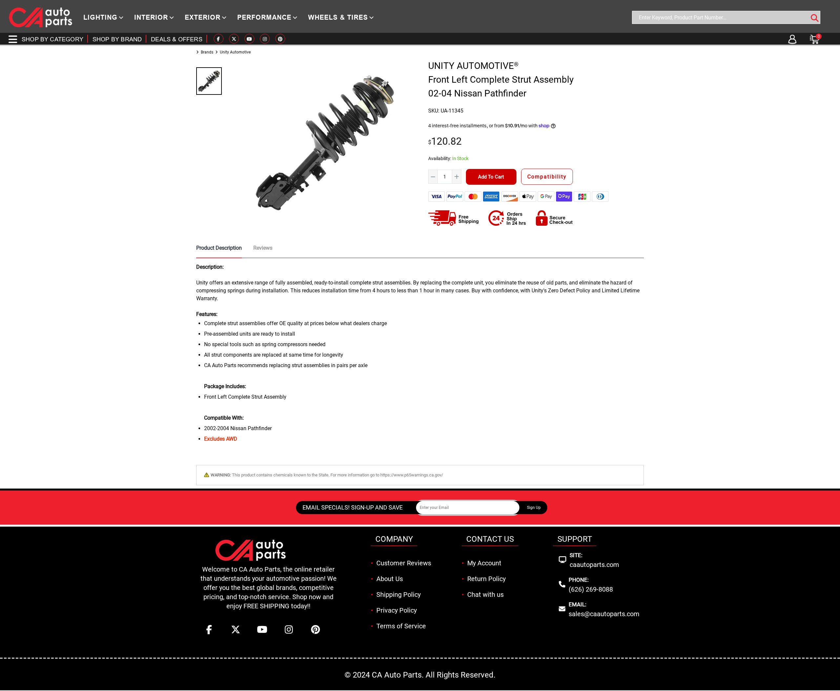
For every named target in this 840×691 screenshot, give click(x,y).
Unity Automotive (235, 52)
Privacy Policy (396, 610)
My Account (484, 563)
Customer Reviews (403, 563)
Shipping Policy (398, 594)
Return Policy (486, 579)
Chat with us (485, 594)
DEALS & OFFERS (176, 39)
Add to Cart (491, 177)
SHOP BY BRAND (117, 39)
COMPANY (394, 539)
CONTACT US (490, 539)
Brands (207, 52)
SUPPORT (574, 539)
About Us (389, 579)
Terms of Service (401, 626)
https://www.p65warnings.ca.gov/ (411, 474)
